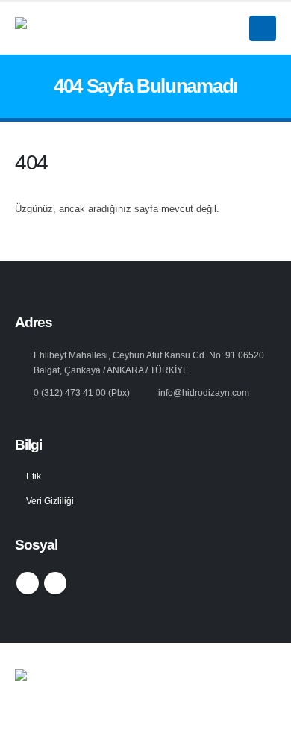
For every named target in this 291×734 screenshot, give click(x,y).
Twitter (27, 583)
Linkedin (55, 583)
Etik (33, 476)
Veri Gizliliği (50, 501)
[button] (262, 28)
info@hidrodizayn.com (203, 392)
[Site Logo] (101, 28)
